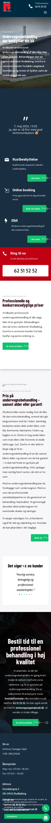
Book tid (38, 537)
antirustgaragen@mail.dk (30, 707)
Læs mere (35, 178)
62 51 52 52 (40, 6)
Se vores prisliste (14, 346)
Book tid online (33, 208)
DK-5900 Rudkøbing (14, 793)
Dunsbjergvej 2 (11, 789)
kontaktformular (14, 698)
